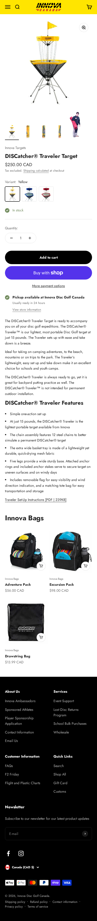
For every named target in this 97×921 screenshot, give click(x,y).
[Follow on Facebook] (8, 853)
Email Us (11, 740)
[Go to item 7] (60, 132)
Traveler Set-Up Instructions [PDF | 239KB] (35, 499)
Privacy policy (14, 906)
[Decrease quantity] (11, 238)
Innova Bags (12, 579)
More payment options (48, 285)
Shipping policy (15, 902)
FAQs (9, 765)
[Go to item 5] (28, 132)
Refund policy (39, 902)
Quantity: (11, 228)
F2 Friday (12, 774)
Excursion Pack (61, 584)
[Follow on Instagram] (21, 853)
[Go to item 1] (12, 132)
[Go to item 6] (44, 132)
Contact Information (19, 732)
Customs (59, 791)
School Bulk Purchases (70, 723)
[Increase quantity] (30, 238)
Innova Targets (15, 147)
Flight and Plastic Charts (22, 782)
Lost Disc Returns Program (66, 712)
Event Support (63, 700)
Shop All (59, 774)
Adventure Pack (18, 584)
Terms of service (38, 906)
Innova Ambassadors (20, 700)
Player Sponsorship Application (19, 721)
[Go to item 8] (76, 125)
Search (58, 765)
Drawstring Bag (17, 656)
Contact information (64, 902)
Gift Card (60, 782)
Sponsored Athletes (19, 709)
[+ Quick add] (41, 566)
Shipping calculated (36, 170)
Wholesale (61, 732)
